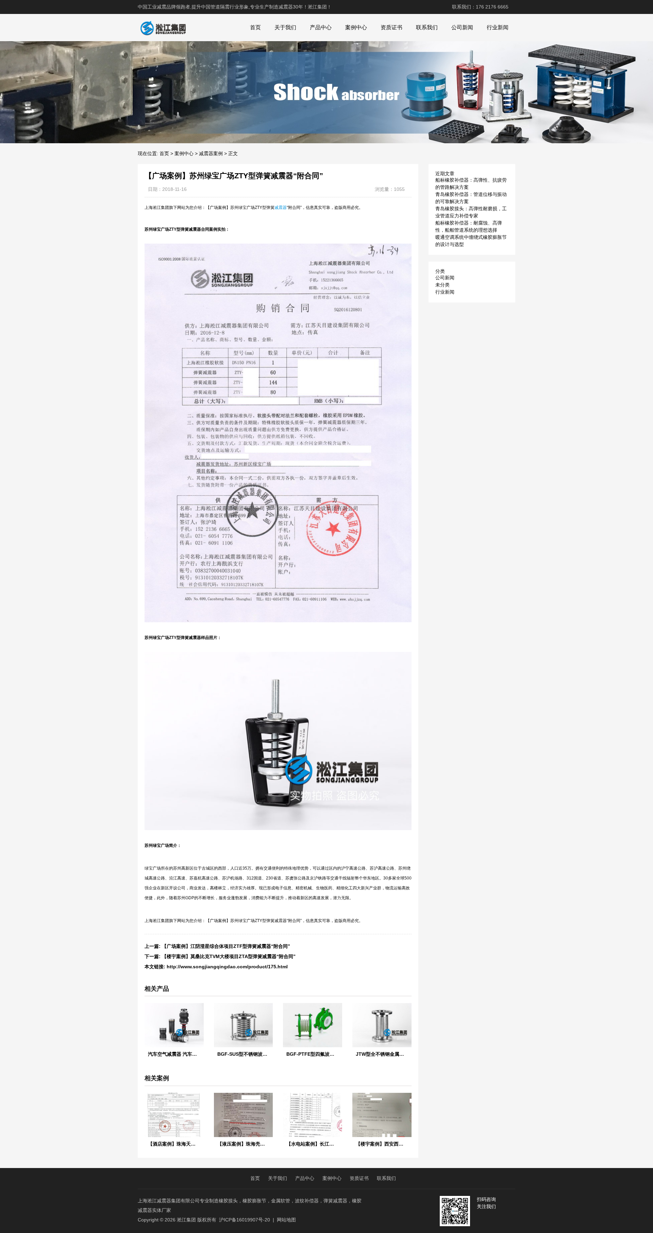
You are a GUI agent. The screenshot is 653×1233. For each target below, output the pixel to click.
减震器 (280, 207)
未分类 (442, 284)
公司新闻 (462, 27)
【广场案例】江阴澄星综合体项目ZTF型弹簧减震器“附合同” (226, 946)
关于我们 (285, 27)
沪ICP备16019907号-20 (244, 1219)
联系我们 (427, 27)
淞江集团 (186, 1219)
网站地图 (286, 1219)
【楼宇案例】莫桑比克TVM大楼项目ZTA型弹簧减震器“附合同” (229, 956)
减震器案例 (211, 153)
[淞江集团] (163, 27)
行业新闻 (497, 27)
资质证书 (391, 27)
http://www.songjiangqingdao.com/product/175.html (227, 966)
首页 (255, 27)
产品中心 (321, 27)
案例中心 (356, 27)
